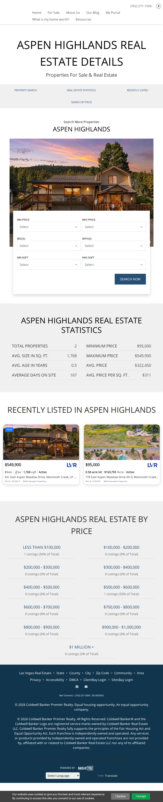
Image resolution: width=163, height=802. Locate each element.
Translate (111, 776)
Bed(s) (21, 238)
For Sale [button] (54, 12)
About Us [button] (73, 12)
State (60, 673)
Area (140, 673)
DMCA (73, 680)
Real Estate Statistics (81, 90)
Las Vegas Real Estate (35, 673)
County (74, 673)
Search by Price (81, 102)
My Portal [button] (113, 12)
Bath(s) (87, 238)
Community (123, 673)
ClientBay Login (94, 680)
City (88, 673)
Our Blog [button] (92, 12)
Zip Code (102, 673)
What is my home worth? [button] (50, 19)
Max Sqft (88, 257)
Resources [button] (83, 19)
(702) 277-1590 (141, 6)
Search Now (130, 279)
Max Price (88, 219)
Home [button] (36, 12)
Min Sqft (22, 257)
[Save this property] (75, 430)
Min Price (23, 219)
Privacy (35, 680)
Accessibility (55, 680)
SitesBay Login (122, 680)
